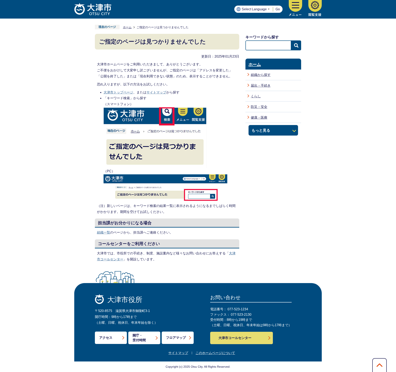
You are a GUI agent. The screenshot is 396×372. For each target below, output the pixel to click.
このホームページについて (215, 353)
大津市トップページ (118, 92)
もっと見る (261, 130)
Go (278, 9)
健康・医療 (259, 117)
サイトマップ (156, 92)
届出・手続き (261, 85)
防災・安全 (259, 107)
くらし (256, 96)
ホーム (127, 27)
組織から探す (261, 75)
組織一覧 (103, 232)
